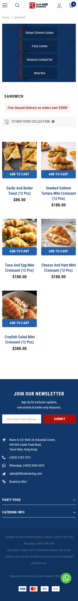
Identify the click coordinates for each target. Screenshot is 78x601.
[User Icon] (59, 5)
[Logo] (38, 5)
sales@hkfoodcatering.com (25, 473)
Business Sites (18, 481)
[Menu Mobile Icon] (4, 5)
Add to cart (19, 174)
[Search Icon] (17, 5)
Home (6, 17)
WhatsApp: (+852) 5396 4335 (26, 465)
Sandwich (19, 17)
